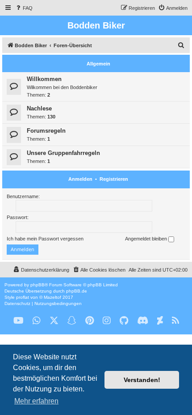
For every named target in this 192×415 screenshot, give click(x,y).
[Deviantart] (160, 320)
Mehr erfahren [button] (36, 401)
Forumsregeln (46, 130)
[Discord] (142, 320)
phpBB (37, 284)
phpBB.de (76, 291)
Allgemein (98, 63)
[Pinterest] (89, 320)
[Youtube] (18, 320)
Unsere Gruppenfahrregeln (63, 153)
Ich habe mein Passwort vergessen (45, 238)
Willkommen (44, 79)
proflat (22, 297)
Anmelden (80, 179)
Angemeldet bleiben (146, 238)
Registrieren (114, 179)
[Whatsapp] (36, 320)
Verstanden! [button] (142, 379)
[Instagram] (106, 320)
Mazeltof (52, 297)
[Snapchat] (72, 320)
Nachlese (39, 108)
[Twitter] (54, 320)
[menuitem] (24, 8)
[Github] (123, 320)
